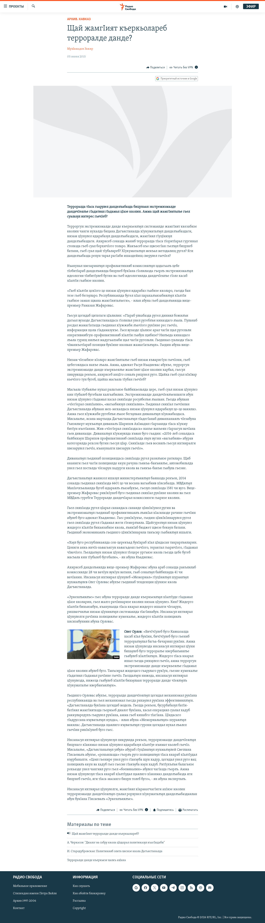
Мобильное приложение (30, 886)
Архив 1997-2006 (24, 901)
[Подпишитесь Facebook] (145, 888)
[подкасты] (237, 7)
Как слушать (81, 886)
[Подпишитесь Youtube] (163, 888)
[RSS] (191, 888)
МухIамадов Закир (80, 48)
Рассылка (79, 901)
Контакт (18, 908)
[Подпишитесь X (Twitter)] (154, 888)
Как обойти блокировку (89, 893)
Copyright (79, 908)
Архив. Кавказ (79, 19)
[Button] (155, 67)
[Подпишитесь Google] (136, 888)
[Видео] (225, 7)
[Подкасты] (200, 888)
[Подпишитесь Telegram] (173, 888)
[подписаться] (209, 888)
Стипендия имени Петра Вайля (35, 893)
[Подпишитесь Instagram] (182, 888)
